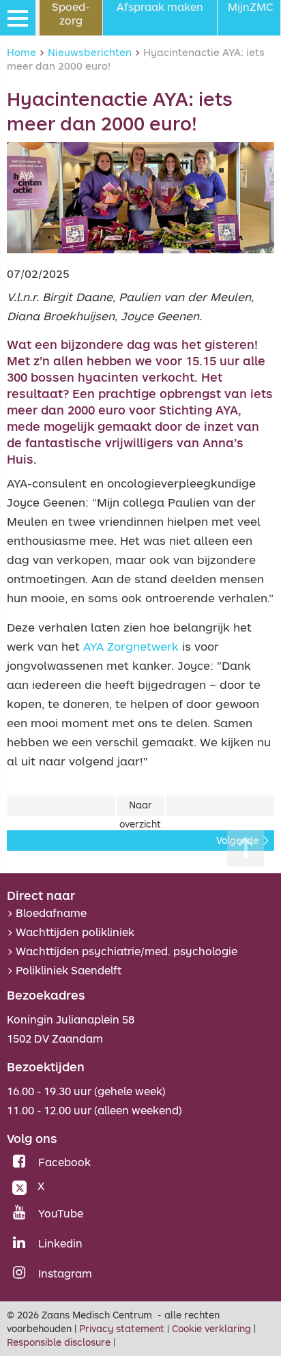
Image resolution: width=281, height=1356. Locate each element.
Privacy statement (121, 1328)
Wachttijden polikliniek (75, 932)
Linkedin (60, 1243)
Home (21, 52)
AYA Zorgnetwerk (131, 646)
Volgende (237, 840)
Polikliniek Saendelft (68, 970)
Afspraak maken (160, 7)
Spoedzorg (70, 13)
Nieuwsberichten (90, 52)
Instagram (65, 1273)
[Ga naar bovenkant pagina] (245, 848)
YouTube (60, 1213)
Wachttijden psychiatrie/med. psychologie (126, 951)
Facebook (64, 1162)
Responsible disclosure (58, 1342)
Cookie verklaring (211, 1328)
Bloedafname (51, 913)
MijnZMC (250, 7)
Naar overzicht (140, 808)
